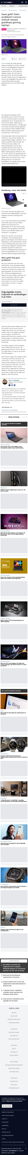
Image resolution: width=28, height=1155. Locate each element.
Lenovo (3, 63)
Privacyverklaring (5, 312)
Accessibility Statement (7, 1135)
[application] (14, 175)
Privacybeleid (5, 1122)
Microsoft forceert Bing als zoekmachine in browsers (11, 976)
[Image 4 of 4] (23, 199)
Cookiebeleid (5, 1125)
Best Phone (14, 1045)
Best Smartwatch (14, 1055)
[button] (2, 2)
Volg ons (15, 59)
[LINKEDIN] (12, 385)
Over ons (4, 1128)
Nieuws (4, 29)
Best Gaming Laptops (14, 1032)
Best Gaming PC (14, 1035)
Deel (5, 59)
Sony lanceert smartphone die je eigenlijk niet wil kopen (13, 1000)
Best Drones (14, 1084)
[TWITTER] (10, 385)
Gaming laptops (22, 10)
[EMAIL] (15, 385)
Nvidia (12, 83)
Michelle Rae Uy (11, 30)
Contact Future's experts (8, 1115)
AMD (7, 123)
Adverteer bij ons (6, 1132)
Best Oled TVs (14, 1052)
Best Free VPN (14, 1016)
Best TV (14, 1048)
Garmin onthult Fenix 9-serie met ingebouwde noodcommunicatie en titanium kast (14, 983)
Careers (4, 1138)
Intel (23, 121)
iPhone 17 (12, 6)
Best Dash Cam (14, 1081)
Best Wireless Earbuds (14, 1068)
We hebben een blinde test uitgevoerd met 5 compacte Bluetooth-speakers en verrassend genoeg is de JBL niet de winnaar (14, 967)
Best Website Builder (14, 1022)
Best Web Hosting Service (14, 1019)
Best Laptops (14, 1029)
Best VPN (14, 1012)
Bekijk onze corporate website (14, 1101)
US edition (12, 1151)
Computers (3, 10)
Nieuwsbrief (23, 59)
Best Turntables (14, 1061)
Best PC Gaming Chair (14, 1039)
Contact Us (4, 1118)
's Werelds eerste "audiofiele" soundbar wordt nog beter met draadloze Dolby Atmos (13, 992)
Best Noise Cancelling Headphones (14, 1065)
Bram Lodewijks (14, 28)
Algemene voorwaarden (8, 1112)
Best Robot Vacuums (14, 1088)
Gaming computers (13, 10)
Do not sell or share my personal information (13, 1142)
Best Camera (14, 1078)
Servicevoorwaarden (6, 310)
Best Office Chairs (14, 1071)
